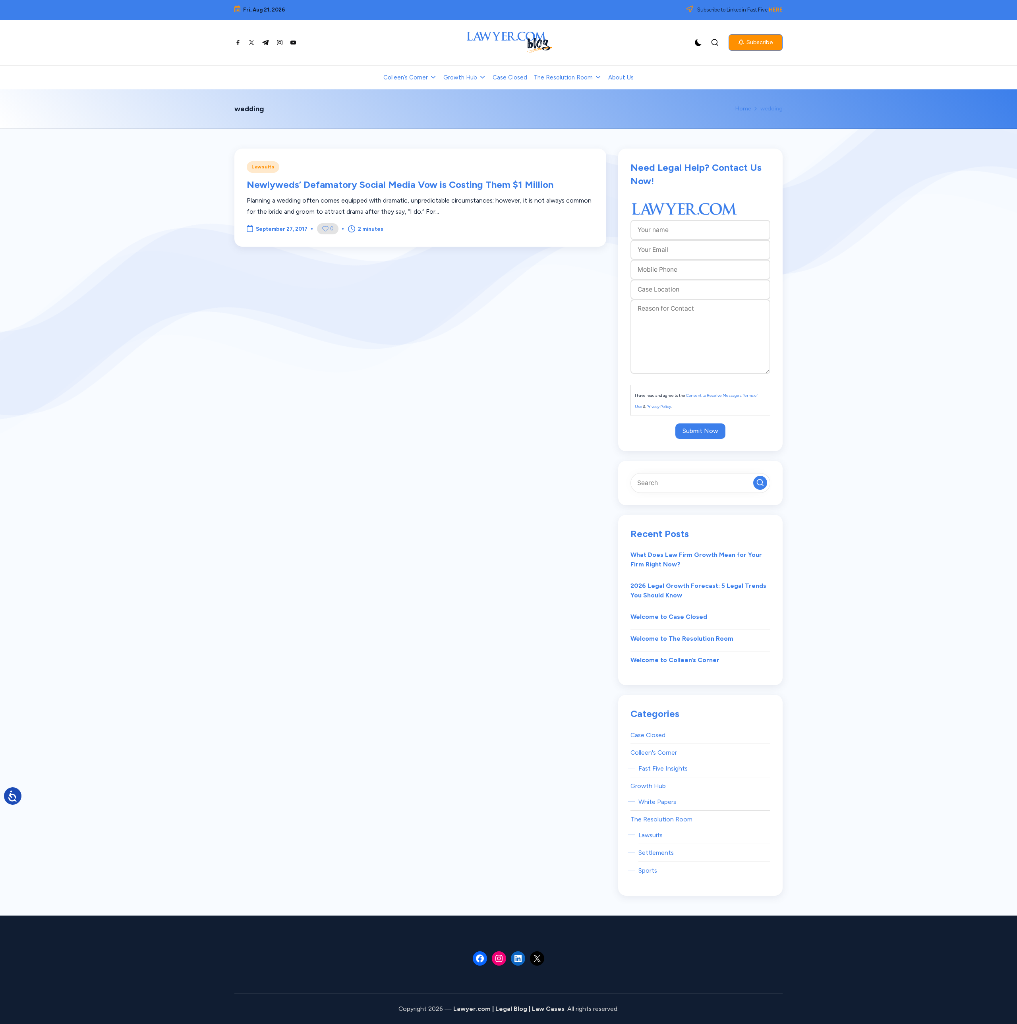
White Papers (657, 802)
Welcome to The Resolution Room (681, 638)
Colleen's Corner (653, 752)
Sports (647, 870)
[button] (756, 42)
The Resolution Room (661, 819)
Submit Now (700, 431)
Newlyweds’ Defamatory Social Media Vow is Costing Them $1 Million (400, 184)
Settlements (656, 852)
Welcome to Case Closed (668, 616)
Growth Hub (648, 786)
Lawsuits (263, 167)
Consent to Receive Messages (713, 395)
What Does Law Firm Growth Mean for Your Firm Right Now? (696, 559)
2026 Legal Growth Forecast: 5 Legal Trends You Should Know (698, 590)
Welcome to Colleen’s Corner (674, 660)
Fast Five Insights (663, 768)
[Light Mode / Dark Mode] (698, 42)
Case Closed (647, 735)
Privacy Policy (658, 406)
